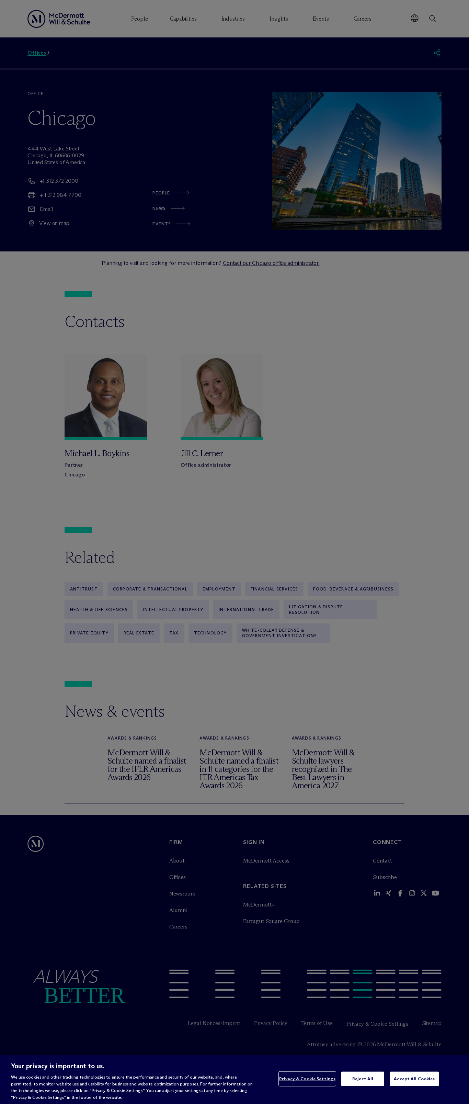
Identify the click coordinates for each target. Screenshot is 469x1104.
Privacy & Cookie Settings (307, 1078)
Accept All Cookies (414, 1078)
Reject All (362, 1078)
